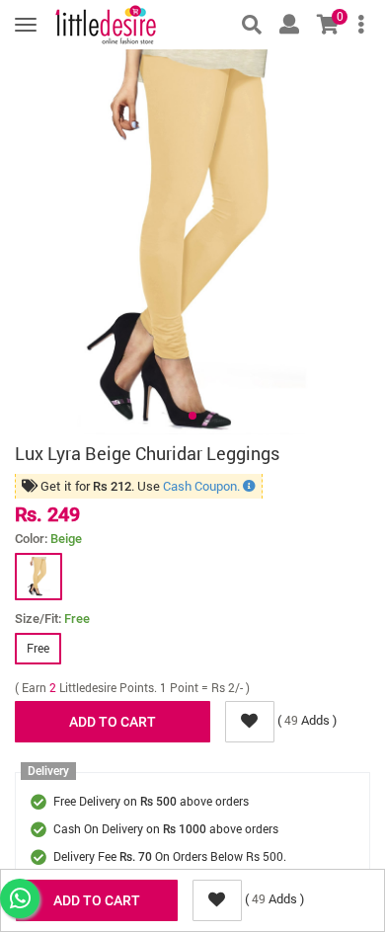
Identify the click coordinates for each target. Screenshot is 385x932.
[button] (192, 416)
